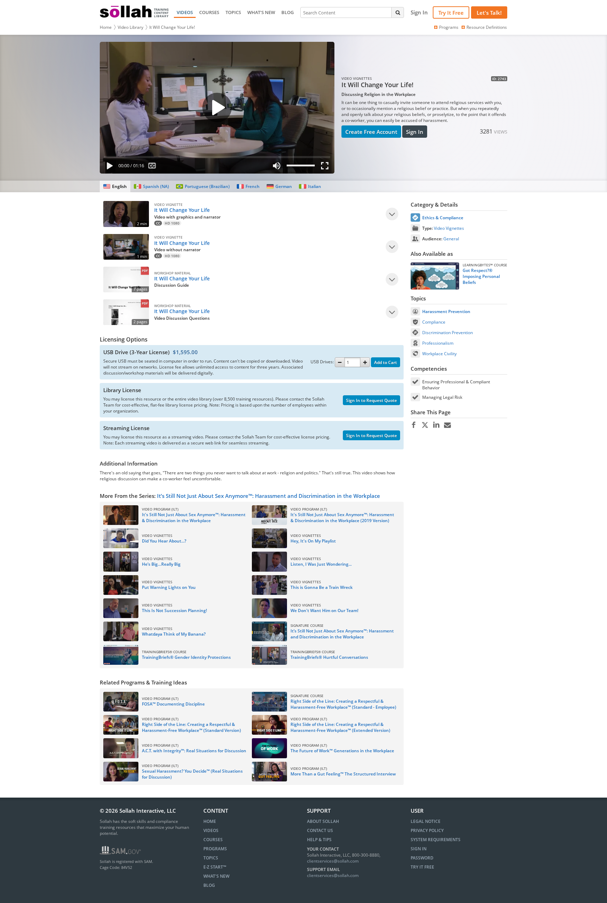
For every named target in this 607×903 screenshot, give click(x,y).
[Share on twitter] (425, 425)
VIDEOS (185, 12)
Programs (448, 27)
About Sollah (323, 821)
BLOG (287, 12)
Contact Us (320, 830)
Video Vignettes (449, 228)
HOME (209, 821)
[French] (248, 186)
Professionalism (437, 343)
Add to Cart (385, 362)
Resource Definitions (486, 27)
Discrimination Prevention (447, 333)
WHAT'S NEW (261, 12)
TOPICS (233, 12)
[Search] (397, 12)
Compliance (433, 322)
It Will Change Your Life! (172, 27)
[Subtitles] (152, 167)
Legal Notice (425, 821)
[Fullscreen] (326, 167)
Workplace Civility (439, 354)
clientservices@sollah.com (333, 861)
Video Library (130, 27)
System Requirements (436, 840)
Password (422, 858)
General (451, 239)
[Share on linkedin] (436, 425)
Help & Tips (319, 840)
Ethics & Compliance (442, 218)
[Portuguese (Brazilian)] (202, 186)
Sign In (414, 131)
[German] (279, 186)
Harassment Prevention (446, 311)
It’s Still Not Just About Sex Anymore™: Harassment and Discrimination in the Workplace (268, 495)
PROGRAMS (215, 849)
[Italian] (309, 186)
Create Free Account (371, 131)
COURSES (209, 12)
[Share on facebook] (413, 425)
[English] (115, 186)
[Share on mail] (447, 425)
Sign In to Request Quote (371, 400)
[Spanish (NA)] (151, 186)
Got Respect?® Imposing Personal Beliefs (481, 276)
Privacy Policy (427, 830)
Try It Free (451, 12)
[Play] (108, 167)
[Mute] (276, 167)
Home (106, 27)
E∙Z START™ (214, 867)
